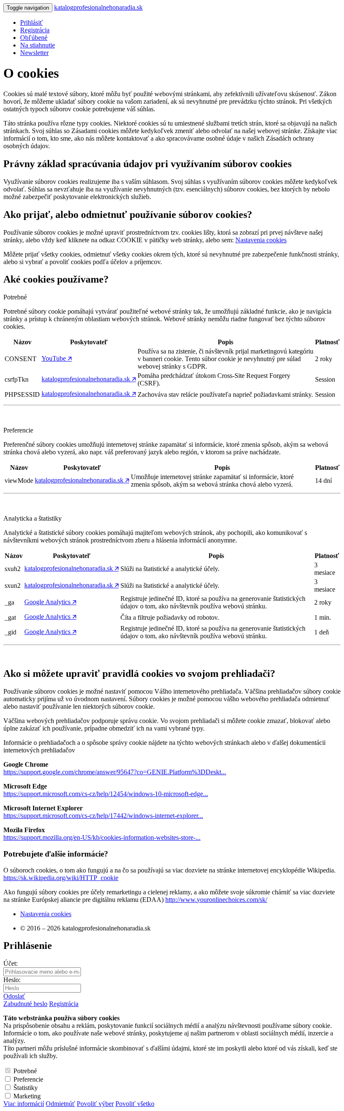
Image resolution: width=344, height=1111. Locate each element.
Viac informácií (23, 1103)
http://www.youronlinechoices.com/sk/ (216, 899)
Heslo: (12, 979)
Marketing (27, 1096)
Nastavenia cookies (261, 240)
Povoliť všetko (134, 1103)
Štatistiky (25, 1087)
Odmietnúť (60, 1103)
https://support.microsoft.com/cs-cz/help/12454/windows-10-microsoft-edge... (105, 793)
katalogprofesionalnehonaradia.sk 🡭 (89, 379)
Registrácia (63, 1003)
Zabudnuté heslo (25, 1003)
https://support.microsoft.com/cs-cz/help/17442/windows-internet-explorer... (103, 815)
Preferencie (28, 1079)
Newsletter (34, 52)
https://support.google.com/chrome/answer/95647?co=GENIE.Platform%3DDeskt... (114, 772)
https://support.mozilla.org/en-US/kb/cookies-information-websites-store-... (102, 837)
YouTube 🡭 (57, 358)
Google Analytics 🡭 (50, 601)
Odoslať (14, 996)
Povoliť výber (95, 1103)
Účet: (10, 963)
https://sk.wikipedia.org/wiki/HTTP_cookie (60, 877)
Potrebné (25, 1070)
